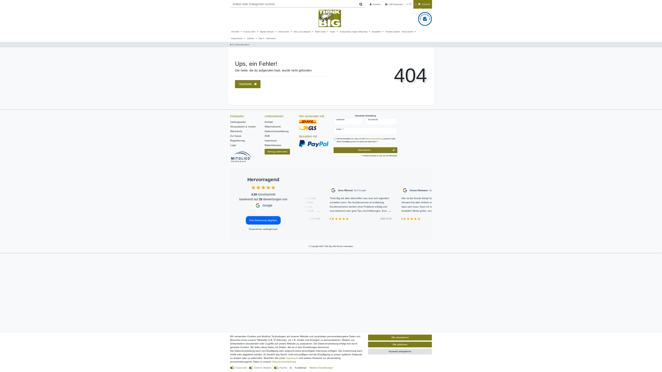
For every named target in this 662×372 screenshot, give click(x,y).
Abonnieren (364, 150)
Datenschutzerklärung (277, 131)
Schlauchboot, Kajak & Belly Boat (354, 32)
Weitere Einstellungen (321, 367)
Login (233, 145)
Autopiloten (377, 32)
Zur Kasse (235, 136)
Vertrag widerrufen (277, 151)
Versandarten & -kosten (243, 126)
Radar (333, 32)
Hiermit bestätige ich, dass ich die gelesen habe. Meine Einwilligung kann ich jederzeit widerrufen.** (366, 140)
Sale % (261, 38)
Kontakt (269, 122)
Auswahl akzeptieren (400, 351)
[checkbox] (253, 187)
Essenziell (241, 367)
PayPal (283, 367)
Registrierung (237, 140)
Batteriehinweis (273, 145)
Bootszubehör (408, 32)
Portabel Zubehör (392, 32)
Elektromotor (284, 32)
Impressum (271, 140)
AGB (267, 136)
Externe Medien (263, 367)
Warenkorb (271, 38)
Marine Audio (320, 32)
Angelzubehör (237, 38)
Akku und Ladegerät (302, 32)
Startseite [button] (246, 84)
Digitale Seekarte (267, 32)
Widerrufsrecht (273, 126)
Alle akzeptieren (400, 337)
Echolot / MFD (250, 32)
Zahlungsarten (238, 122)
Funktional (300, 367)
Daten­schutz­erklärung (284, 361)
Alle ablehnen (400, 344)
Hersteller (235, 32)
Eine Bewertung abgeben (263, 220)
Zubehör (251, 38)
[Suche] (361, 4)
